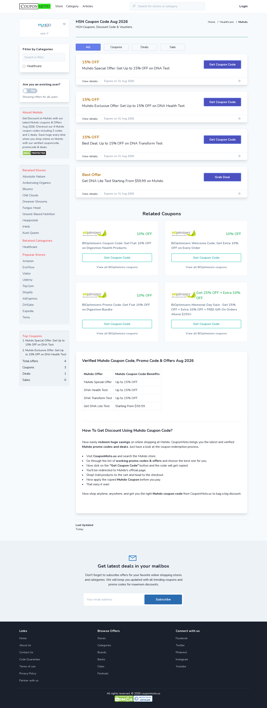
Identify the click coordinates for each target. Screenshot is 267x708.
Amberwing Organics (36, 183)
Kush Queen (30, 233)
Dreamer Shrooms (34, 201)
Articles (87, 6)
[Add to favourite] (64, 24)
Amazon (28, 261)
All (88, 47)
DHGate (28, 305)
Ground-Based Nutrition (38, 214)
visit (43, 33)
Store (59, 6)
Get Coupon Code (222, 64)
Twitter (180, 645)
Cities (101, 666)
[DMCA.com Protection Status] (44, 153)
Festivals (103, 673)
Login (243, 6)
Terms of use (27, 666)
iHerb (26, 226)
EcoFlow (28, 267)
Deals (145, 47)
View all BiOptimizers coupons (117, 267)
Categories (104, 645)
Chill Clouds (30, 195)
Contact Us (26, 652)
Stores (102, 638)
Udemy (27, 280)
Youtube (181, 666)
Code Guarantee (29, 659)
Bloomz (27, 189)
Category (72, 6)
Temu (26, 317)
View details (90, 81)
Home (212, 22)
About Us (25, 645)
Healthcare (227, 22)
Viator (26, 273)
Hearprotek (30, 220)
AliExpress (29, 298)
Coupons (116, 47)
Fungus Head (31, 208)
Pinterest (181, 652)
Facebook (182, 638)
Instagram (182, 659)
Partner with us (29, 680)
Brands (102, 652)
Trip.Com (28, 286)
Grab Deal (222, 177)
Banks (101, 659)
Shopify (27, 292)
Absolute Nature (33, 176)
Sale (173, 47)
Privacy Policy (27, 673)
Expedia (27, 311)
